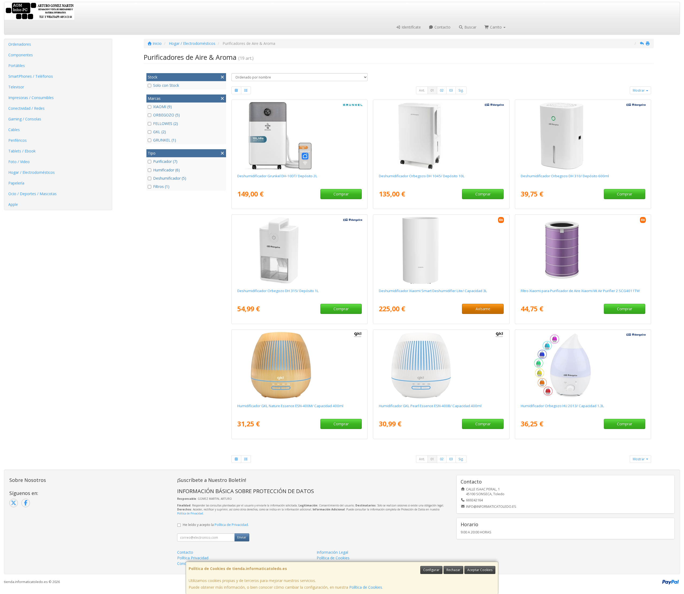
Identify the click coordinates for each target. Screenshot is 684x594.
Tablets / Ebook (22, 151)
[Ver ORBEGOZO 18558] (299, 250)
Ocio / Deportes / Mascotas (32, 193)
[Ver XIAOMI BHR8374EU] (441, 250)
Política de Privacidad (190, 513)
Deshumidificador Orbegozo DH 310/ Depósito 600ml (565, 176)
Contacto (441, 27)
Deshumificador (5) (169, 178)
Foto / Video (19, 161)
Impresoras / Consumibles (31, 97)
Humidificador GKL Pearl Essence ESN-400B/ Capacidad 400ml (430, 405)
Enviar (241, 537)
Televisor (16, 86)
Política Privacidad (192, 557)
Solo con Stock (166, 85)
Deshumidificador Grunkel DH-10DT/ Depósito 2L (277, 176)
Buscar (469, 27)
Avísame (483, 308)
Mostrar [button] (639, 90)
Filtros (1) (161, 186)
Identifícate (411, 27)
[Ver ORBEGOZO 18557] (583, 135)
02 (442, 90)
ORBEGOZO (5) (166, 114)
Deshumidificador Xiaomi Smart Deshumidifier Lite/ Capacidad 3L (433, 290)
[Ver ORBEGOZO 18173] (441, 135)
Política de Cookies (365, 587)
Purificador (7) (165, 161)
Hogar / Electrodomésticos (31, 172)
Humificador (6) (166, 169)
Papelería (16, 183)
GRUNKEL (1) (164, 140)
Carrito (496, 27)
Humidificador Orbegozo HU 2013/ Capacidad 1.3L (562, 405)
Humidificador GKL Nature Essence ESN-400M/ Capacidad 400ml (290, 405)
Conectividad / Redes (26, 108)
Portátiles (16, 65)
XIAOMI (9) (162, 106)
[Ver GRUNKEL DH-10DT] (299, 135)
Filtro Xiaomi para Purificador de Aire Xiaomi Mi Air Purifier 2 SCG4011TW (580, 290)
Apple (13, 204)
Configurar (431, 570)
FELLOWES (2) (165, 123)
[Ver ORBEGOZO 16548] (583, 365)
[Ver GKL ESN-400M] (299, 365)
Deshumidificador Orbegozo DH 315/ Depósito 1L (278, 290)
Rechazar (453, 570)
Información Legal (332, 552)
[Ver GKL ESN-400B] (441, 365)
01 (432, 90)
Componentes (20, 54)
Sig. (461, 90)
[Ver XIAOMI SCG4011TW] (583, 250)
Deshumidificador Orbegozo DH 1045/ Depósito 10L (422, 176)
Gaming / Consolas (24, 118)
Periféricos (17, 140)
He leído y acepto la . (216, 524)
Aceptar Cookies (479, 570)
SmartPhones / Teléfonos (30, 76)
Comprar (341, 193)
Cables (14, 129)
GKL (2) (159, 131)
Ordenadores (19, 44)
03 (451, 90)
